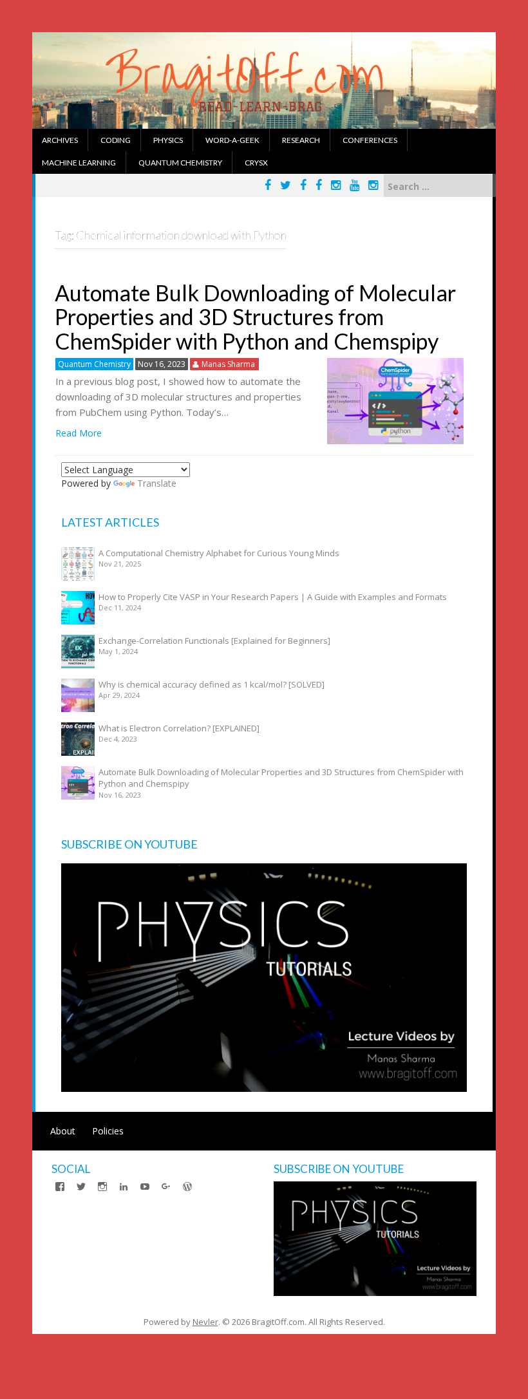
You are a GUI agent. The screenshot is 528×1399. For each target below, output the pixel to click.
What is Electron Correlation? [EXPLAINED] (179, 728)
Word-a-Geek (232, 140)
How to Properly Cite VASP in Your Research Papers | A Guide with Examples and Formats (273, 597)
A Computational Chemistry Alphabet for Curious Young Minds (219, 553)
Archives (60, 140)
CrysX (256, 162)
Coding (115, 140)
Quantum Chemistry (180, 162)
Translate (156, 483)
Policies (108, 1131)
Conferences (370, 140)
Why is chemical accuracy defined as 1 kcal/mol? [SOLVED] (212, 684)
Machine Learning (79, 162)
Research (301, 140)
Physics (168, 140)
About (62, 1131)
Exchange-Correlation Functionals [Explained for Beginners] (214, 640)
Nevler (205, 1322)
